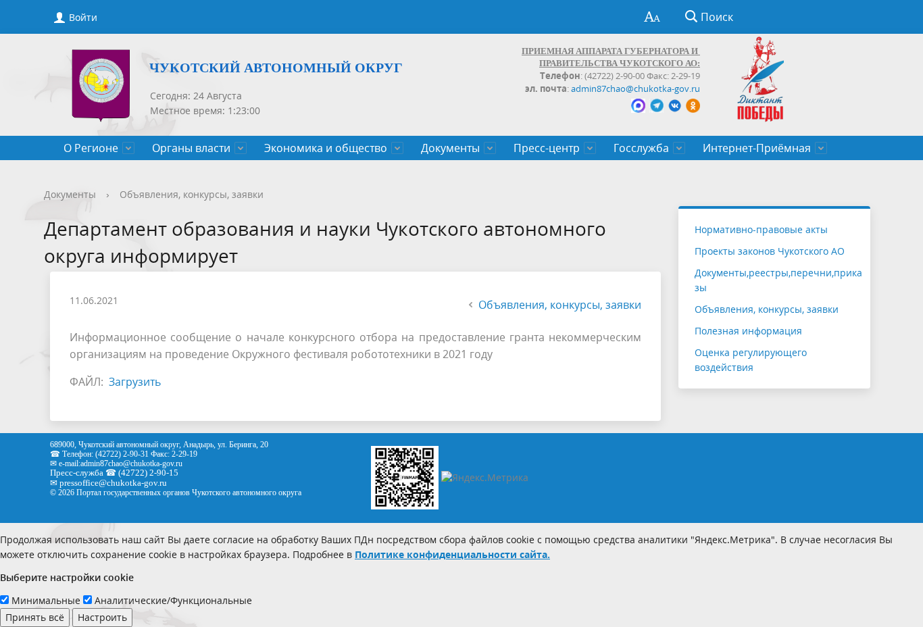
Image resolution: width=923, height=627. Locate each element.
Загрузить (135, 381)
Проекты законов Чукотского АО (770, 251)
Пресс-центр (547, 148)
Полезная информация (748, 330)
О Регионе (91, 148)
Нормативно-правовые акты (761, 229)
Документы (450, 148)
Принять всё (34, 617)
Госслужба (641, 148)
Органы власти (191, 148)
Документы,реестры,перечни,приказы (778, 280)
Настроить (102, 617)
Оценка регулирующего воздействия (751, 360)
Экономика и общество (325, 148)
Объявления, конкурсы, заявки (192, 194)
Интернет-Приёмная (757, 148)
